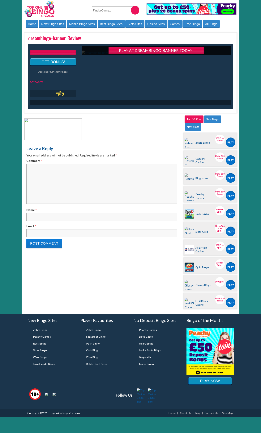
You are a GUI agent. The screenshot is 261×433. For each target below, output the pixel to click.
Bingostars (201, 178)
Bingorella (145, 357)
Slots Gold (201, 231)
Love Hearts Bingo (44, 364)
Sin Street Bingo (96, 336)
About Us (185, 413)
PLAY (230, 142)
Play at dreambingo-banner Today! (156, 50)
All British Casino (201, 249)
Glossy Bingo (203, 285)
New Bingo (212, 119)
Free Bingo (192, 24)
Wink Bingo (40, 357)
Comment (34, 160)
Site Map (227, 413)
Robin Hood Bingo (97, 364)
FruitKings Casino (201, 302)
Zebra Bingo (202, 142)
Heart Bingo (146, 343)
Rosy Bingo (202, 213)
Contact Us (211, 413)
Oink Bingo (92, 350)
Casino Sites (156, 24)
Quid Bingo (202, 267)
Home (32, 24)
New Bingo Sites (52, 24)
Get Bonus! (53, 62)
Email (31, 226)
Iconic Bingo (146, 364)
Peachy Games (199, 195)
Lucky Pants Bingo (150, 350)
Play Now (210, 381)
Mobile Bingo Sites (82, 24)
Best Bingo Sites (111, 24)
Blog (197, 413)
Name (31, 210)
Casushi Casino (200, 160)
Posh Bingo (93, 343)
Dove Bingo (40, 350)
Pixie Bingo (92, 357)
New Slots (193, 126)
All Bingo (211, 24)
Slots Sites (135, 24)
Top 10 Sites (194, 119)
